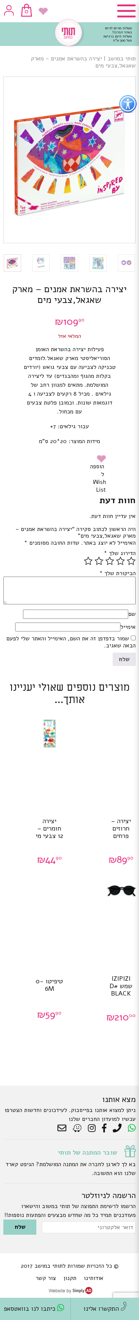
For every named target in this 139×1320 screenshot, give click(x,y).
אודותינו (93, 1278)
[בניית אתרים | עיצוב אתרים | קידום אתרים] (70, 1292)
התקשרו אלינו (102, 1308)
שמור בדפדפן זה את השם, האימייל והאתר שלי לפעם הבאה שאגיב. (71, 641)
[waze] (77, 1128)
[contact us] (63, 1128)
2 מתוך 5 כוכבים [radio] (120, 561)
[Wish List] (43, 11)
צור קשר (46, 1278)
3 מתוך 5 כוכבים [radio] (109, 561)
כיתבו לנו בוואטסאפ (30, 1308)
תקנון (69, 1278)
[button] (102, 458)
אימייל (128, 627)
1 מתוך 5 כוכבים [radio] (131, 561)
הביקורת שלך (117, 573)
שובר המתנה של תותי (87, 1152)
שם (132, 614)
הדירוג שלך (120, 553)
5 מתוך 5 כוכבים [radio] (88, 561)
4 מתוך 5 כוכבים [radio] (99, 561)
